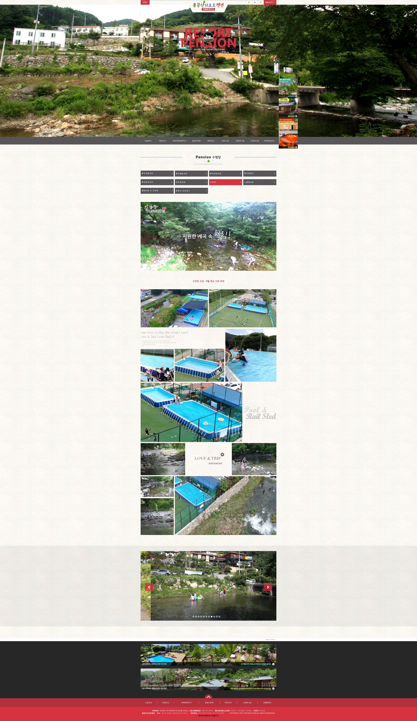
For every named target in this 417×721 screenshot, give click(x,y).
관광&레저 (267, 702)
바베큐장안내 (269, 141)
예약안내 (210, 141)
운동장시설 (240, 141)
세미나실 (225, 141)
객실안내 (162, 141)
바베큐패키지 (186, 702)
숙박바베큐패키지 (179, 141)
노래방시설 (254, 141)
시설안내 (147, 141)
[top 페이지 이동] (270, 639)
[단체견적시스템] (270, 2)
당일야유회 (196, 141)
